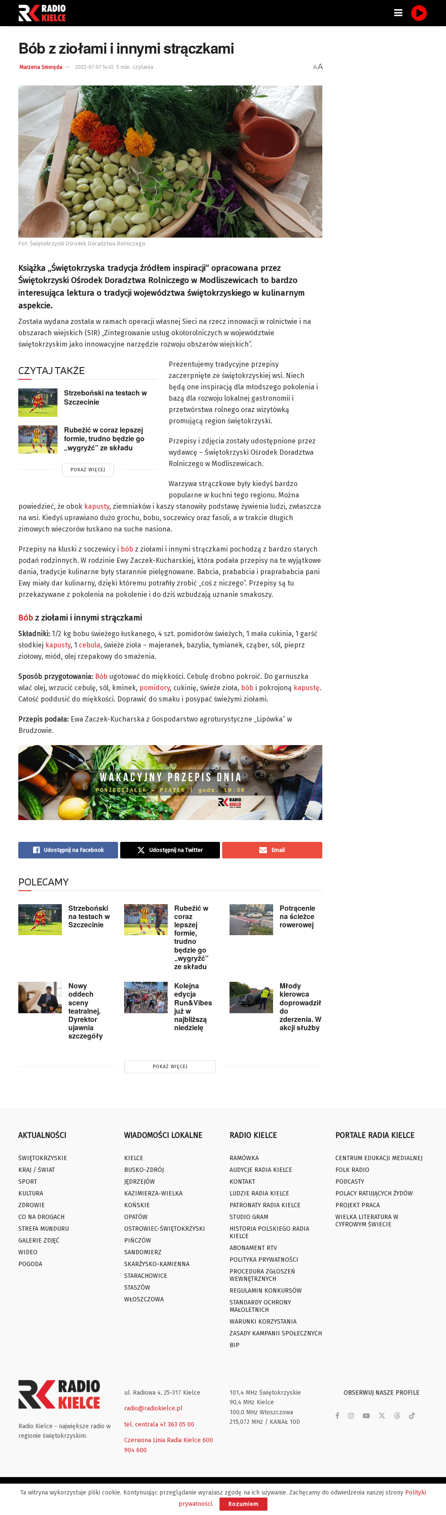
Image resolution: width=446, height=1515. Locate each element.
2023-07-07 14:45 (94, 67)
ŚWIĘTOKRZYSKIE (42, 1158)
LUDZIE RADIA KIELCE (259, 1193)
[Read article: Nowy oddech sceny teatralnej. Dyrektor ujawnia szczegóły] (40, 997)
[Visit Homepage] (44, 13)
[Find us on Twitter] (381, 1416)
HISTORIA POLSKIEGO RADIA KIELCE (269, 1232)
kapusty (96, 506)
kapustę (307, 688)
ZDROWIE (31, 1205)
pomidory (154, 688)
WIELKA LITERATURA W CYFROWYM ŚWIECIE (367, 1220)
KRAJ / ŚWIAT (36, 1170)
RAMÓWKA (244, 1158)
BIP (235, 1345)
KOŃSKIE (137, 1205)
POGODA (30, 1264)
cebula (89, 645)
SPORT (27, 1181)
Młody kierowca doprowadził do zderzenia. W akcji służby (300, 1006)
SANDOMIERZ (143, 1252)
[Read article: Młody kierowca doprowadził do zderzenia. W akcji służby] (251, 997)
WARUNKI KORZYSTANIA (263, 1321)
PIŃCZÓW (137, 1240)
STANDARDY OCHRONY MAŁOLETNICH (260, 1306)
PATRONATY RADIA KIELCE (265, 1205)
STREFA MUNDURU (43, 1228)
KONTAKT (242, 1181)
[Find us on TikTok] (412, 1416)
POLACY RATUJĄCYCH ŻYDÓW (374, 1193)
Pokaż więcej (88, 470)
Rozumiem (243, 1504)
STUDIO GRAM (249, 1217)
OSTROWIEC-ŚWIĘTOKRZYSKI (164, 1228)
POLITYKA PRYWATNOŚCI (264, 1259)
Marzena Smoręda (41, 67)
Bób (25, 618)
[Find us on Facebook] (337, 1416)
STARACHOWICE (145, 1276)
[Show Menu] (398, 13)
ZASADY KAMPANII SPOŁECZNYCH (276, 1333)
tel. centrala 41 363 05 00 (159, 1424)
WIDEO (27, 1252)
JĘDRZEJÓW (139, 1181)
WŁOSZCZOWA (144, 1299)
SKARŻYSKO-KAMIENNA (156, 1264)
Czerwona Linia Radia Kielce (162, 1440)
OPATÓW (136, 1217)
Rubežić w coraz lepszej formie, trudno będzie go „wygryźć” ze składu (104, 439)
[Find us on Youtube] (366, 1416)
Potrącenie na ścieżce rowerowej (297, 916)
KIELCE (133, 1158)
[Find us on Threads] (397, 1416)
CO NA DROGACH (41, 1217)
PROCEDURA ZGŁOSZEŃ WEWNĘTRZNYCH (262, 1275)
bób (127, 549)
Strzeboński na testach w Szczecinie (105, 397)
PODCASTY (349, 1181)
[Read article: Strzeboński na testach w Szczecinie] (37, 402)
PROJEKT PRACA (357, 1205)
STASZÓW (137, 1287)
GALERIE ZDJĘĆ (38, 1240)
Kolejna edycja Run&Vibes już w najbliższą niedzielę (193, 1006)
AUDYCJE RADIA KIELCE (261, 1170)
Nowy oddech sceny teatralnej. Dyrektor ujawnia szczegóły (85, 1010)
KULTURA (30, 1193)
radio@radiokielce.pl (153, 1408)
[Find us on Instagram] (351, 1416)
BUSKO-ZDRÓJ (144, 1170)
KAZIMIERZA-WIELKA (153, 1193)
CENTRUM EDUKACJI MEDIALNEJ (378, 1158)
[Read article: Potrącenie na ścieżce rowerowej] (251, 920)
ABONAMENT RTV (253, 1248)
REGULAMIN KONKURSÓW (266, 1290)
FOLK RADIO (352, 1170)
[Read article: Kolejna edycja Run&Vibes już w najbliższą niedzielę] (146, 997)
